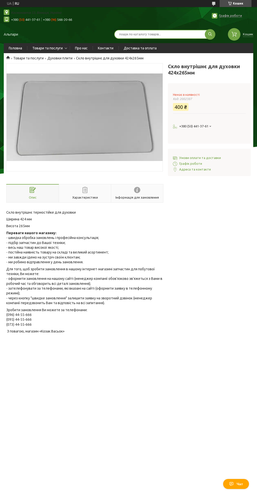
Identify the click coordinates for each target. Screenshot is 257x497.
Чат (240, 484)
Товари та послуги (47, 48)
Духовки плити (60, 58)
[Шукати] (210, 34)
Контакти (105, 48)
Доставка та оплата (140, 48)
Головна (15, 48)
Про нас (81, 48)
